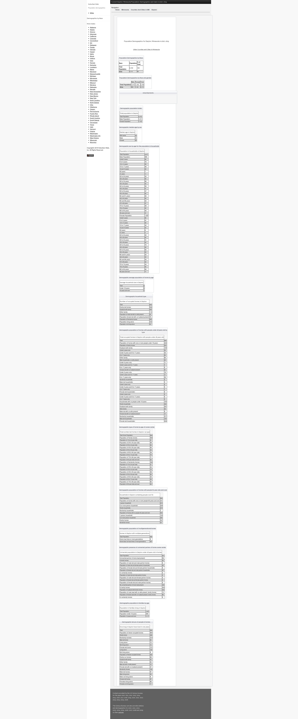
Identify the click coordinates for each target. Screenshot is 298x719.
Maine (92, 69)
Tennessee (93, 122)
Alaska (92, 30)
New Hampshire (95, 91)
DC (91, 43)
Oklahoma (93, 107)
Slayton (154, 10)
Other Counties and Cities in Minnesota (146, 49)
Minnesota (93, 78)
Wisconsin (93, 140)
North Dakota (94, 102)
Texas (92, 125)
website (121, 712)
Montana (93, 85)
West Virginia (94, 138)
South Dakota (94, 120)
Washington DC (95, 136)
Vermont (93, 129)
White (92, 13)
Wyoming (93, 142)
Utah (91, 127)
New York (93, 98)
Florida (92, 47)
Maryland (93, 72)
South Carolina (95, 118)
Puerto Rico (94, 114)
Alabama (93, 27)
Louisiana (93, 67)
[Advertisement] (146, 28)
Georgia (92, 49)
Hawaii (92, 52)
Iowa (91, 60)
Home (117, 10)
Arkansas (93, 34)
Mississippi (93, 80)
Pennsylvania (94, 111)
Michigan (93, 76)
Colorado (93, 38)
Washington (94, 133)
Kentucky (93, 65)
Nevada (92, 89)
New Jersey (94, 94)
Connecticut (94, 41)
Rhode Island (94, 116)
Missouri (93, 83)
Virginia (92, 131)
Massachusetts (95, 74)
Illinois (92, 56)
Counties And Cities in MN (140, 10)
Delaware (93, 45)
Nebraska (93, 87)
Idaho (92, 54)
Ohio (91, 105)
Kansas (92, 63)
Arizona (92, 32)
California (93, 36)
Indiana (92, 58)
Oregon (92, 109)
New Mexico (94, 96)
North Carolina (95, 100)
